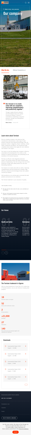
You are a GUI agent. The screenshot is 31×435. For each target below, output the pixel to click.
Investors (3, 407)
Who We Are (5, 70)
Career (3, 411)
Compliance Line (5, 404)
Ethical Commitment (19, 70)
